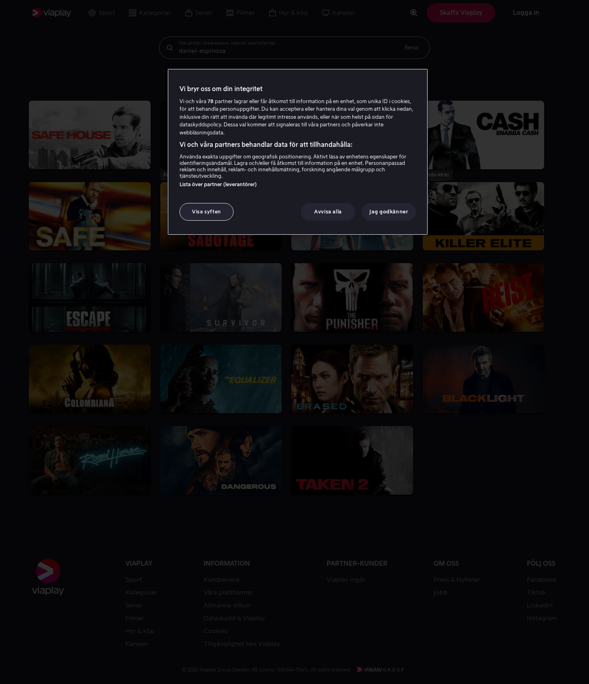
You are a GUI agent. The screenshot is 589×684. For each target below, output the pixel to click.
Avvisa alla (328, 211)
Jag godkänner (388, 211)
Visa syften (206, 211)
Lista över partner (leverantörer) (218, 184)
